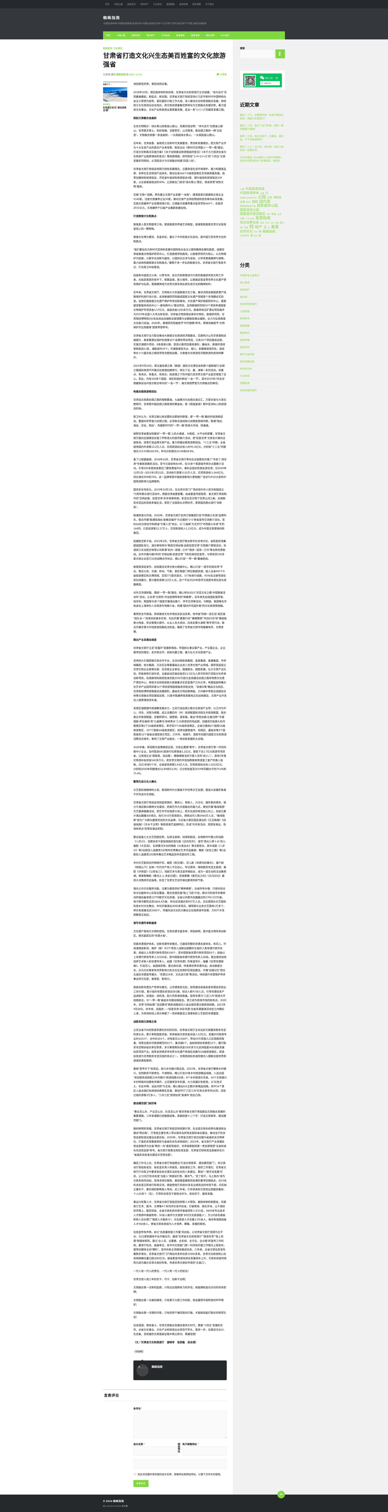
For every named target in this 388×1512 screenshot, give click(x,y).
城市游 (243, 296)
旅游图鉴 (170, 4)
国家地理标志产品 (248, 206)
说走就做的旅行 (248, 390)
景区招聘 (196, 4)
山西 (242, 218)
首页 (107, 4)
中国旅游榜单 (249, 193)
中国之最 (118, 4)
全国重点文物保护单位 (248, 198)
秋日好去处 (246, 368)
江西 (272, 223)
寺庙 (273, 213)
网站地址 (179, 1448)
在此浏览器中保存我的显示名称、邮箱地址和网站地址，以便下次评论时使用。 (180, 1474)
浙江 (282, 222)
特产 (258, 227)
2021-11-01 (135, 74)
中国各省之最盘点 (249, 275)
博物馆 (277, 197)
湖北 (241, 228)
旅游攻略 (183, 4)
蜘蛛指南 (111, 17)
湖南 (246, 227)
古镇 (242, 201)
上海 (242, 189)
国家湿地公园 (249, 210)
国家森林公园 (267, 205)
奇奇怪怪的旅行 (248, 303)
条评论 (137, 1408)
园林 (255, 201)
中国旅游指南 (254, 188)
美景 (275, 227)
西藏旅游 (245, 383)
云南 (262, 193)
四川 (248, 201)
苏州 (256, 232)
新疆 (252, 219)
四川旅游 (245, 282)
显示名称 (139, 1444)
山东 (279, 214)
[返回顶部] (281, 1494)
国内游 (264, 201)
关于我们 (209, 4)
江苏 (267, 223)
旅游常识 (245, 332)
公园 (262, 197)
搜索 (242, 48)
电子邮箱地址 (190, 1444)
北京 (269, 197)
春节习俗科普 (247, 354)
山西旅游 (245, 311)
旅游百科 (131, 4)
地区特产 (144, 4)
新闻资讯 (107, 48)
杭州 (262, 223)
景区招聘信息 (249, 222)
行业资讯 (157, 4)
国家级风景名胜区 (252, 213)
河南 (276, 223)
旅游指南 (263, 218)
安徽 (268, 214)
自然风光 (246, 231)
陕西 (255, 236)
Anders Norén (113, 1506)
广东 (247, 218)
